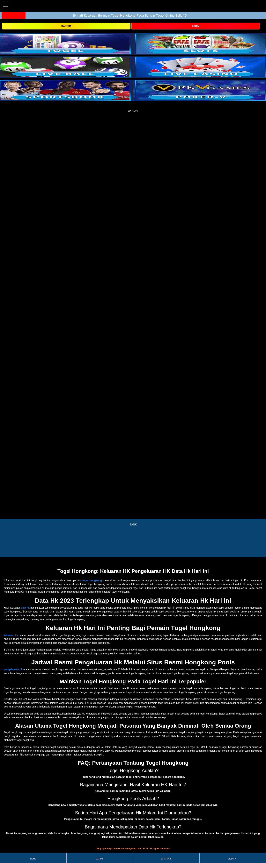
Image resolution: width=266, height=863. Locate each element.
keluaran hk (11, 635)
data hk (25, 607)
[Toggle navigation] (5, 6)
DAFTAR (66, 26)
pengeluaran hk (13, 669)
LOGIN (195, 26)
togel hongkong (92, 580)
